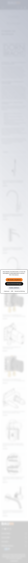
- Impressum (6, 291)
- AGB (11, 291)
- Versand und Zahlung (19, 291)
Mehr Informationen (14, 275)
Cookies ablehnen (14, 288)
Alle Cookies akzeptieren (14, 279)
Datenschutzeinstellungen (14, 283)
